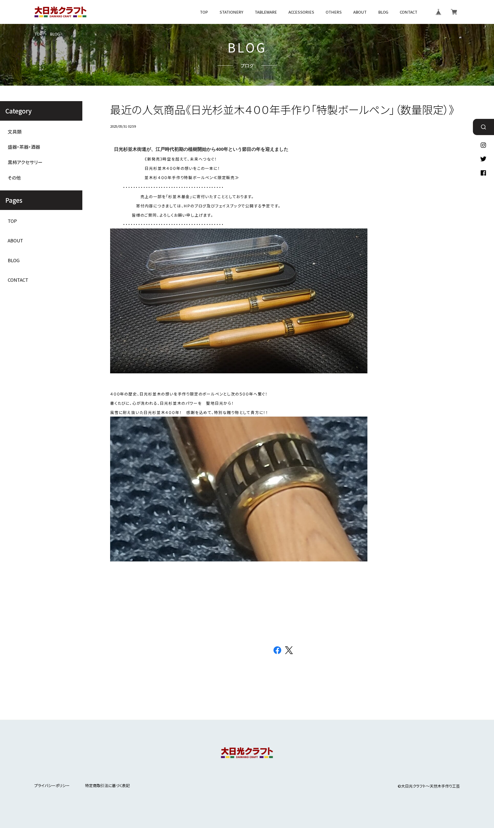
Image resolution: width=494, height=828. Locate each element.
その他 (14, 177)
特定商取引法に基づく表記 (107, 785)
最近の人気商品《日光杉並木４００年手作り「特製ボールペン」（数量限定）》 (282, 109)
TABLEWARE (266, 12)
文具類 (15, 131)
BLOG (383, 12)
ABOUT (360, 12)
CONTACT (408, 12)
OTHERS (334, 12)
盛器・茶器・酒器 (24, 147)
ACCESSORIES (301, 12)
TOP (204, 12)
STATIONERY (231, 12)
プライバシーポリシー (52, 785)
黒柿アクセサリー (25, 162)
